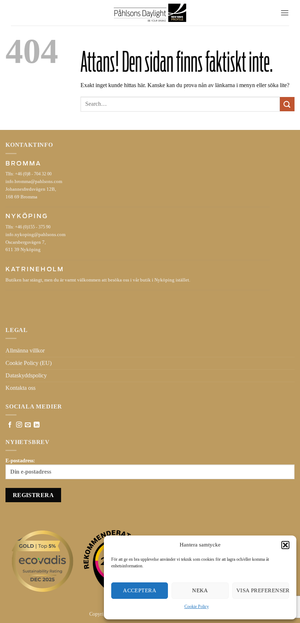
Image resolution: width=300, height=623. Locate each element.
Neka (200, 590)
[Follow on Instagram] (19, 425)
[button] (285, 545)
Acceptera (139, 590)
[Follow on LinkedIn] (37, 425)
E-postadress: (20, 460)
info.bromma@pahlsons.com (33, 181)
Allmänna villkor (25, 350)
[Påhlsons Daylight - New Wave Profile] (150, 13)
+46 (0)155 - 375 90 (32, 227)
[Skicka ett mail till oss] (28, 425)
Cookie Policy (196, 606)
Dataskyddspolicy (26, 375)
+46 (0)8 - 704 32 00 (33, 173)
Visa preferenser (262, 590)
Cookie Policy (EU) (28, 363)
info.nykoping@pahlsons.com (35, 234)
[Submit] (287, 104)
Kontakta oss (20, 388)
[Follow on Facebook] (10, 425)
